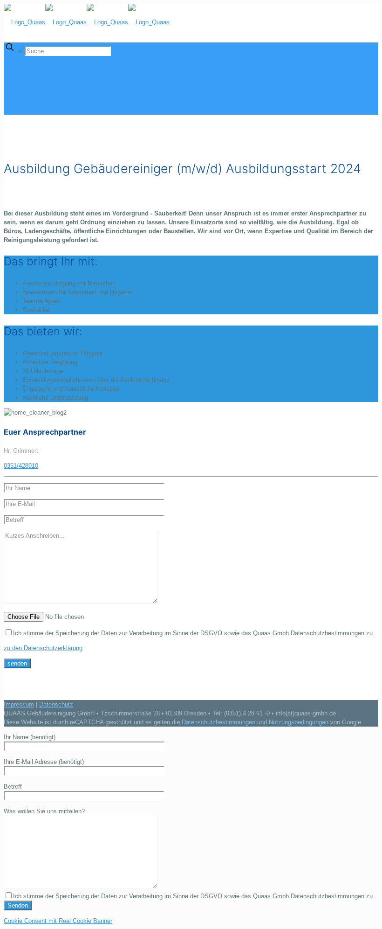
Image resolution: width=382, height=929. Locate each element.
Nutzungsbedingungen (298, 722)
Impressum (19, 704)
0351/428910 (21, 465)
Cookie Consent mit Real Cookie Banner (58, 920)
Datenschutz (56, 704)
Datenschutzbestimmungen (218, 722)
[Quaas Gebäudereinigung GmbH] (87, 22)
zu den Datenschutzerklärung (43, 648)
